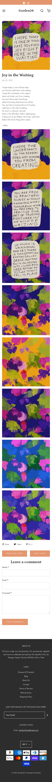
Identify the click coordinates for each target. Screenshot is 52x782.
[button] (26, 744)
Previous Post (14, 553)
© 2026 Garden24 (18, 773)
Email (5, 580)
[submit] (47, 715)
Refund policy (26, 692)
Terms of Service (26, 688)
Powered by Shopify (34, 773)
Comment (7, 593)
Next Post (40, 553)
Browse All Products (26, 672)
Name (5, 567)
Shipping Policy (26, 696)
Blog (26, 676)
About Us (26, 680)
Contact (26, 684)
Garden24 (26, 10)
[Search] (42, 11)
